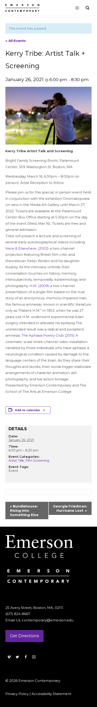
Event (13, 471)
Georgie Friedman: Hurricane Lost (70, 508)
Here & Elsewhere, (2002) (27, 248)
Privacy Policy (17, 694)
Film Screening (37, 460)
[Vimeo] (9, 657)
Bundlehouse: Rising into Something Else (24, 510)
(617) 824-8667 (17, 614)
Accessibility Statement (51, 694)
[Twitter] (17, 657)
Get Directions (24, 635)
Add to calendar (27, 410)
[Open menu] (77, 7)
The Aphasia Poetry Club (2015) (48, 335)
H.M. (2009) (39, 286)
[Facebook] (25, 657)
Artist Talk (16, 460)
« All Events (15, 41)
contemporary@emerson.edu (47, 620)
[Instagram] (33, 657)
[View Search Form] (87, 8)
